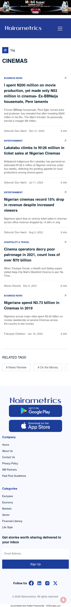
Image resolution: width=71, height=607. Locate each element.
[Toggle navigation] (60, 28)
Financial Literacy (12, 521)
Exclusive (7, 496)
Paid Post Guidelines (14, 476)
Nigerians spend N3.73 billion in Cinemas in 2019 (31, 305)
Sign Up (35, 564)
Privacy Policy (10, 463)
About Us (7, 451)
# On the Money (48, 367)
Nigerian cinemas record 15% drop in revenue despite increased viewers (34, 204)
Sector (6, 515)
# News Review (16, 367)
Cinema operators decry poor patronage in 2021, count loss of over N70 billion (32, 254)
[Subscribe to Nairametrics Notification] (63, 600)
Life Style (7, 527)
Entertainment (13, 140)
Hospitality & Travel (16, 242)
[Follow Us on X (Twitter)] (55, 583)
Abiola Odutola (12, 285)
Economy (7, 502)
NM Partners (9, 469)
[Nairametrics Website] (23, 27)
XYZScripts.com (53, 605)
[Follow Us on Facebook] (31, 583)
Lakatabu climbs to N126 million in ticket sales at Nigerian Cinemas (34, 150)
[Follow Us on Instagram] (47, 583)
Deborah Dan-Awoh (15, 131)
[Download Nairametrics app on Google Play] (35, 411)
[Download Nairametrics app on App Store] (35, 426)
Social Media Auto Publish (22, 605)
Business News (13, 78)
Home (5, 444)
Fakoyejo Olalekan (14, 333)
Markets (6, 508)
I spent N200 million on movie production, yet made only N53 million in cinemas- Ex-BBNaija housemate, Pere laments (31, 93)
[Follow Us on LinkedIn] (39, 583)
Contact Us (8, 457)
